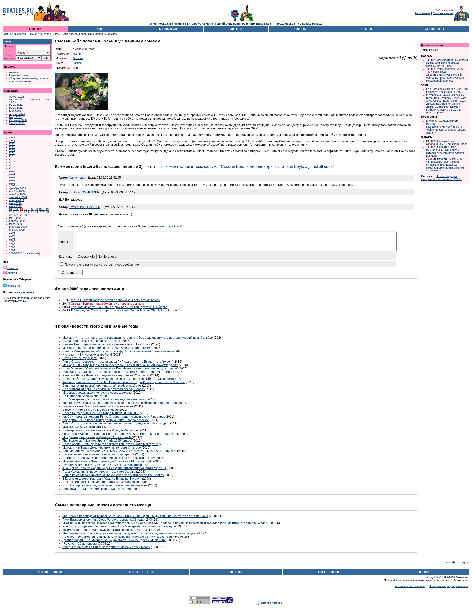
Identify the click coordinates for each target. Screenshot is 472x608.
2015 (12, 167)
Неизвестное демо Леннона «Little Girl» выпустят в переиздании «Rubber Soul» (118, 536)
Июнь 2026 (16, 108)
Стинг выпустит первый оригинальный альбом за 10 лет (101, 385)
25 (14, 214)
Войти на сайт (444, 10)
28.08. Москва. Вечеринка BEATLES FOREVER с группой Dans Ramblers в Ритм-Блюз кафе (211, 23)
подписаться (25, 298)
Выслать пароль (443, 13)
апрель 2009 (17, 220)
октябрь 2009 (17, 194)
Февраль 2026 (18, 120)
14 (47, 99)
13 (43, 99)
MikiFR (77, 53)
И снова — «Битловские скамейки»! (87, 354)
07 (25, 99)
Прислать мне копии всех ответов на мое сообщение (102, 264)
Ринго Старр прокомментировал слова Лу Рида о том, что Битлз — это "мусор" (117, 361)
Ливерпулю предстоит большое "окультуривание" (97, 489)
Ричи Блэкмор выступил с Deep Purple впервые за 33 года (103, 519)
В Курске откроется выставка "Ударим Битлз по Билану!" (101, 478)
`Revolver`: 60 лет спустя (79, 543)
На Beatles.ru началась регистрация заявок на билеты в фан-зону (108, 458)
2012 (12, 176)
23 (47, 212)
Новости (35, 29)
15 (17, 212)
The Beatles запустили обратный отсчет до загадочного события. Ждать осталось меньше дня (128, 533)
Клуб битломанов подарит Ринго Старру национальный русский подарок (113, 416)
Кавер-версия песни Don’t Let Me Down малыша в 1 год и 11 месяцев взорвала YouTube (123, 382)
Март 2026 (15, 117)
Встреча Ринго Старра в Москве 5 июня (90, 409)
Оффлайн (301, 29)
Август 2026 (16, 96)
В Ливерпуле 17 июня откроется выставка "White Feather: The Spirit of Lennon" (125, 310)
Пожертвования (329, 572)
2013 (12, 173)
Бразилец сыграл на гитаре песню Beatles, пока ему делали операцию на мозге (118, 372)
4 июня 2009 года (38, 33)
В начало (422, 572)
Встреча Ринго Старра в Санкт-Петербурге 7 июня (97, 406)
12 (40, 99)
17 (10, 102)
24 (10, 214)
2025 (12, 138)
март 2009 (15, 223)
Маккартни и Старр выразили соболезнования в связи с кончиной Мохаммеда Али (120, 365)
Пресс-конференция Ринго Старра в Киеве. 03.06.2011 (100, 413)
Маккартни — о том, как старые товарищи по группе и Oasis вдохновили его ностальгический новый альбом (137, 337)
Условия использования (410, 586)
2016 (12, 164)
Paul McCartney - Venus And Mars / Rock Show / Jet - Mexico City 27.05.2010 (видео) (119, 451)
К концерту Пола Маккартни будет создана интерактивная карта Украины (114, 468)
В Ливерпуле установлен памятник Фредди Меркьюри (100, 430)
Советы (8, 56)
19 (14, 102)
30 (29, 214)
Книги (100, 29)
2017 (12, 161)
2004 (12, 244)
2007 (12, 235)
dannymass (77, 177)
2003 (12, 247)
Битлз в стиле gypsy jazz (79, 358)
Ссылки (366, 29)
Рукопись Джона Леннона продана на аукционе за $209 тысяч (105, 375)
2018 (12, 158)
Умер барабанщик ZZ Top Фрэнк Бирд (445, 70)
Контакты (236, 572)
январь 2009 (17, 229)
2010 (12, 182)
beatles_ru (13, 285)
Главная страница (49, 572)
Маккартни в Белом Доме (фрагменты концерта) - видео (101, 447)
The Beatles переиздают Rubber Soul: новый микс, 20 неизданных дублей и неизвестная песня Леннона (135, 516)
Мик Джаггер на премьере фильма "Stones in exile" (97, 437)
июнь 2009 (15, 206)
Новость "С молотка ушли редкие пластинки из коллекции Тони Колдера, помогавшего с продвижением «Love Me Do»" (445, 164)
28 (21, 214)
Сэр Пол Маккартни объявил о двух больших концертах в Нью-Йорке (119, 307)
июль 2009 (15, 203)
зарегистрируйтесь (168, 226)
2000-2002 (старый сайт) (24, 253)
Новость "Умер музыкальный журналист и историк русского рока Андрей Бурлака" (445, 151)
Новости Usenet (19, 75)
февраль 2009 (18, 226)
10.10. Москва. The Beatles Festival (299, 23)
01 (10, 209)
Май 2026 (15, 111)
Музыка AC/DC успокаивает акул (85, 427)
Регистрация (422, 13)
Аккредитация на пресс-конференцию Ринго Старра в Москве (105, 420)
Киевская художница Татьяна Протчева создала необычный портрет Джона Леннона (122, 403)
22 (43, 212)
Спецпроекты (434, 29)
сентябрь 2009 (18, 197)
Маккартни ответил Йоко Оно (444, 126)
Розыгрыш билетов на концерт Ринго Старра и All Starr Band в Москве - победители (121, 434)
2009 (12, 185)
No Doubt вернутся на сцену (82, 396)
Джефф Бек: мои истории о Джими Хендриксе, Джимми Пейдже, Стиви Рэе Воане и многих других (443, 108)
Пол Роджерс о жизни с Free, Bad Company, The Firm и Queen (447, 90)
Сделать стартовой (142, 572)
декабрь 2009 (17, 188)
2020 (12, 153)
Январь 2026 (17, 123)
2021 (12, 150)
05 (17, 99)
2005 (12, 241)
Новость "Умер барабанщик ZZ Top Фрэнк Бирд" (446, 142)
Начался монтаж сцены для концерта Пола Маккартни (100, 482)
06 (21, 99)
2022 (12, 147)
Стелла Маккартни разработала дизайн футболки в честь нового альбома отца (118, 351)
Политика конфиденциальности (448, 586)
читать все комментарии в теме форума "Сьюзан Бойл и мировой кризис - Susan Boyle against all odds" (240, 166)
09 (32, 99)
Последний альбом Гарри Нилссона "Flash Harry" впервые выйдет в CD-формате (119, 379)
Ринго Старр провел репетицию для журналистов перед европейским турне (115, 423)
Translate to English (456, 562)
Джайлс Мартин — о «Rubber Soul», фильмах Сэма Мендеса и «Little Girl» (114, 540)
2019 (12, 156)
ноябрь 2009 (17, 191)
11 (43, 209)
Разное (77, 62)
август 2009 (16, 200)
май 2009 (15, 217)
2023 (12, 144)
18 (29, 212)
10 (36, 99)
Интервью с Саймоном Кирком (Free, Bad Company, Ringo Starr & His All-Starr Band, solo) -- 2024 (446, 97)
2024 (12, 141)
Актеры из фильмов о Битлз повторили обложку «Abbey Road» (106, 547)
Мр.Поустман (168, 29)
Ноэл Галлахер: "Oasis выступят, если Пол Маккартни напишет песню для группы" (120, 368)
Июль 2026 (16, 105)
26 (17, 214)
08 (29, 99)
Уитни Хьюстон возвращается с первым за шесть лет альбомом (115, 300)
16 (21, 212)
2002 (12, 250)
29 (25, 214)
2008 (12, 232)
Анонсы (14, 72)
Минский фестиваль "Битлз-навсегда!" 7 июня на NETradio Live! (106, 461)
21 (40, 212)
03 (14, 99)
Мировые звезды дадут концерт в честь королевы (97, 392)
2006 (12, 238)
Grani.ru (78, 58)
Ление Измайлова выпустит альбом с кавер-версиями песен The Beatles (113, 475)
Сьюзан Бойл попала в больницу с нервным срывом (107, 303)
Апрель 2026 (17, 114)
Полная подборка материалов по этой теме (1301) (441, 178)
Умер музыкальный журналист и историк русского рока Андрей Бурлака (445, 77)
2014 (12, 170)
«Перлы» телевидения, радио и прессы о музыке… (28, 80)
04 (21, 209)
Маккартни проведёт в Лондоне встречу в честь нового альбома (107, 348)
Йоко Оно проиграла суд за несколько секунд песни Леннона (105, 485)
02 (10, 99)
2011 (12, 179)
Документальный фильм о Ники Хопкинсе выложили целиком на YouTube (447, 62)
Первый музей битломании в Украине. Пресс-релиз (98, 454)
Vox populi (9, 58)
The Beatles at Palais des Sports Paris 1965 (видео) (97, 440)
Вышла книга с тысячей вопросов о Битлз (91, 341)
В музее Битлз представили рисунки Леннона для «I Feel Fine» (106, 344)
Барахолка (235, 29)
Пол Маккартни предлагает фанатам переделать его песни (104, 399)
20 (36, 212)
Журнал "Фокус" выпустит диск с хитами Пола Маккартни (102, 465)
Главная (8, 33)
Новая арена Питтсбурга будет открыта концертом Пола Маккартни (110, 444)
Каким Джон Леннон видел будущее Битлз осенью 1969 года (104, 530)
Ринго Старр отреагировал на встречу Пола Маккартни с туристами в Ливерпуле (119, 526)
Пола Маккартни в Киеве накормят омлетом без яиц (98, 471)
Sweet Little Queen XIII (84, 207)
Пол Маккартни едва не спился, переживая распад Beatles (103, 389)
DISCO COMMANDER (84, 192)
